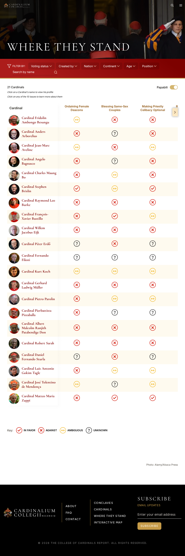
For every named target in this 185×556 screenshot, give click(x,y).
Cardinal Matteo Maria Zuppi (38, 398)
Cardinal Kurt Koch (36, 271)
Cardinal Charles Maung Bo (39, 175)
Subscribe (149, 526)
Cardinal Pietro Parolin (38, 299)
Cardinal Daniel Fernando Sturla (33, 357)
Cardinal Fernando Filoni (35, 257)
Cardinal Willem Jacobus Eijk (33, 230)
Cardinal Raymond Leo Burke (38, 202)
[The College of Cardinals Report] (17, 5)
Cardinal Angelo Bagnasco (33, 161)
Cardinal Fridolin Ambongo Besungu (35, 120)
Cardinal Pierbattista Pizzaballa (36, 312)
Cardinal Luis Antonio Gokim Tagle (38, 370)
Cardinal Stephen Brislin (34, 189)
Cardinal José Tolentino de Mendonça (39, 384)
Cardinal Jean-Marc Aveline (36, 147)
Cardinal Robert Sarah (38, 343)
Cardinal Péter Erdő (36, 244)
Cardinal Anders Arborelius (33, 133)
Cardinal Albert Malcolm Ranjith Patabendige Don (34, 328)
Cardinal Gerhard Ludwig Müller (34, 285)
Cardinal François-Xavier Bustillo (35, 216)
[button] (172, 5)
